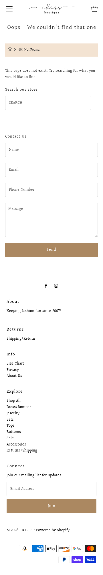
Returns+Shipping (22, 450)
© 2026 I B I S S (20, 530)
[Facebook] (46, 286)
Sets (10, 420)
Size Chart (15, 364)
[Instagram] (56, 286)
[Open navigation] (9, 8)
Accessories (16, 444)
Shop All (14, 401)
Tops (10, 426)
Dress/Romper (19, 407)
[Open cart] (94, 8)
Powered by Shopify (53, 530)
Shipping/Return (21, 339)
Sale (10, 438)
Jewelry (13, 413)
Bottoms (14, 432)
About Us (14, 376)
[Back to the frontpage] (10, 50)
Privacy (13, 370)
